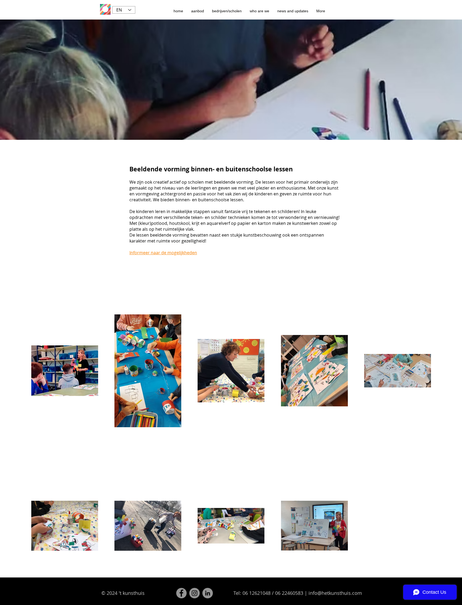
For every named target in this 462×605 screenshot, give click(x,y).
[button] (197, 11)
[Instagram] (194, 593)
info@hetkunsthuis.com (335, 593)
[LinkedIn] (207, 593)
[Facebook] (181, 593)
